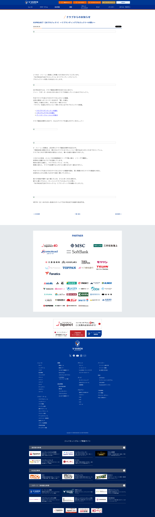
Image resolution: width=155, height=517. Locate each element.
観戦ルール (61, 365)
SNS (99, 375)
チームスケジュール (43, 415)
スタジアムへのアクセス (64, 374)
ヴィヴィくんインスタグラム (106, 380)
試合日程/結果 (62, 386)
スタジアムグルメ (63, 393)
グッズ (97, 7)
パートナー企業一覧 (104, 365)
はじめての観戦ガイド (64, 370)
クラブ (40, 370)
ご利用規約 (100, 390)
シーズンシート (82, 367)
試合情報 (57, 7)
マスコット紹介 (42, 413)
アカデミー (41, 389)
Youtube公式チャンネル (104, 384)
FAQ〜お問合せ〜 (102, 397)
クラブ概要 (41, 403)
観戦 (71, 7)
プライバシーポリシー (103, 395)
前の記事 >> (118, 214)
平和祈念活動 (42, 425)
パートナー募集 (102, 367)
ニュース (30, 7)
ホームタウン (42, 386)
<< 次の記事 (37, 214)
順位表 (60, 388)
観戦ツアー (61, 367)
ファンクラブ (42, 374)
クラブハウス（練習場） (44, 418)
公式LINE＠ (101, 382)
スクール (41, 391)
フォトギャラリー (63, 391)
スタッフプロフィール (43, 411)
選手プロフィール (43, 408)
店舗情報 (81, 384)
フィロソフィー (42, 401)
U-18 (80, 397)
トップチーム (42, 367)
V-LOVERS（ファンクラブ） (85, 370)
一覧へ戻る (77, 214)
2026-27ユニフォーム (84, 382)
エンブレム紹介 (42, 406)
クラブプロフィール (43, 399)
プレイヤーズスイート (84, 372)
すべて (40, 365)
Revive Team (62, 372)
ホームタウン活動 (43, 427)
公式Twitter (102, 377)
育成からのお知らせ (83, 392)
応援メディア (42, 420)
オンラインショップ (83, 380)
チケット (41, 377)
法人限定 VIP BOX (103, 370)
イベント (41, 379)
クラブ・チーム (44, 7)
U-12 (80, 402)
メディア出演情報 (43, 422)
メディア (41, 382)
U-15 (80, 399)
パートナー (111, 7)
